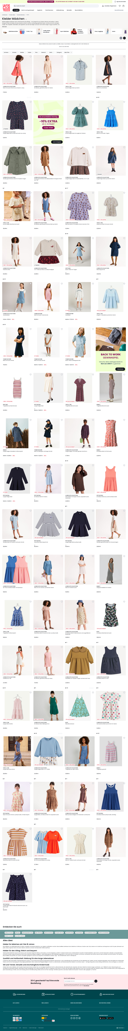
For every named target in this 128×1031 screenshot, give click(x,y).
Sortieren (6, 52)
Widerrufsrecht (41, 1027)
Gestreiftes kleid (69, 932)
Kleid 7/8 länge (38, 932)
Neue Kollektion (79, 10)
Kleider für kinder (9, 936)
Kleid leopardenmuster (27, 932)
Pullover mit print (9, 932)
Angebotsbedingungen (13, 1027)
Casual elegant (79, 932)
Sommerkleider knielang (90, 932)
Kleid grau (17, 932)
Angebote (39, 10)
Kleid (28, 14)
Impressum (5, 1027)
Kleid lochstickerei (49, 932)
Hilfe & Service (16, 1003)
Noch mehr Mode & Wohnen (104, 1003)
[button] (123, 6)
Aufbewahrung (60, 10)
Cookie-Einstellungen (33, 1027)
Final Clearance (49, 10)
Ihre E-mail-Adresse (69, 978)
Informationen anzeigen (64, 1009)
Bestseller (69, 10)
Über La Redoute (45, 1003)
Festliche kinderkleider (104, 932)
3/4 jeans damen (59, 932)
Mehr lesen (4, 26)
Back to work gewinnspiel (28, 10)
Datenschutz (25, 1027)
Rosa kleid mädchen (20, 936)
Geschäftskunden (119, 10)
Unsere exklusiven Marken (76, 1003)
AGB (20, 1027)
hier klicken (86, 985)
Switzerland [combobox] (120, 1027)
